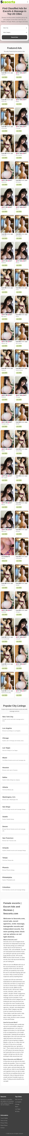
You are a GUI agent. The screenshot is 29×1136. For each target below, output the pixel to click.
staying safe (19, 972)
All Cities (17, 1111)
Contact (3, 1127)
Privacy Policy (4, 1123)
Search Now (14, 37)
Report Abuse (4, 1125)
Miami (16, 1106)
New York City (18, 1099)
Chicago (17, 1104)
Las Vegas (17, 1109)
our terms (6, 974)
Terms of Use (4, 1120)
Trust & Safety (4, 1118)
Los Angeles (18, 1102)
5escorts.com (8, 983)
